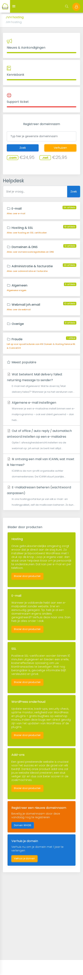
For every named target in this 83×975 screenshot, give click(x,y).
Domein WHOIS (22, 825)
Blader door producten (27, 576)
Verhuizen (60, 148)
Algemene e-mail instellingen (43, 411)
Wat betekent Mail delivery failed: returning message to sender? (41, 382)
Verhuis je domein (24, 858)
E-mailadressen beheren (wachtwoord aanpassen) (41, 495)
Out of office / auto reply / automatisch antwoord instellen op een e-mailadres (39, 439)
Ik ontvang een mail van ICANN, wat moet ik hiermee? (40, 467)
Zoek (22, 148)
